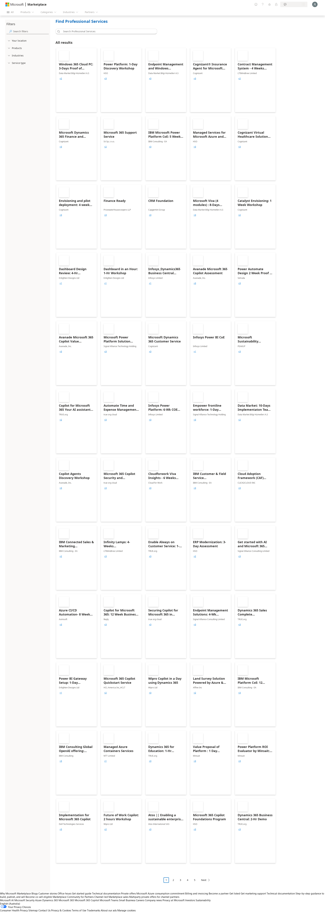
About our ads (109, 910)
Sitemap (33, 910)
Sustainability (203, 900)
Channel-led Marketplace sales (111, 896)
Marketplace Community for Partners (73, 896)
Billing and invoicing (196, 893)
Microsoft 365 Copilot (87, 900)
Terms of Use (79, 910)
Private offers (128, 893)
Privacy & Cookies (61, 910)
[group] (61, 78)
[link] (76, 80)
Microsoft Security (24, 900)
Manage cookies (126, 910)
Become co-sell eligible (39, 896)
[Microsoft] (14, 4)
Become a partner (219, 893)
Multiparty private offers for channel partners (154, 896)
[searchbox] (31, 31)
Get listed (234, 893)
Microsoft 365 (66, 900)
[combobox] (107, 31)
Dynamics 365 (50, 900)
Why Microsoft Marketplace (15, 893)
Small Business (127, 900)
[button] (58, 31)
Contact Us (44, 910)
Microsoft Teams (109, 900)
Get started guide (81, 893)
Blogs (34, 893)
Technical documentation (106, 893)
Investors (190, 900)
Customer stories (47, 893)
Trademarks (93, 910)
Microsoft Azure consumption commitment (160, 893)
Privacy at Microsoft (173, 900)
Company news (153, 900)
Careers (140, 900)
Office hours (64, 893)
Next (203, 880)
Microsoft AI (7, 900)
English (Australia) (10, 903)
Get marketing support (253, 893)
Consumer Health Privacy (14, 910)
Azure (38, 900)
